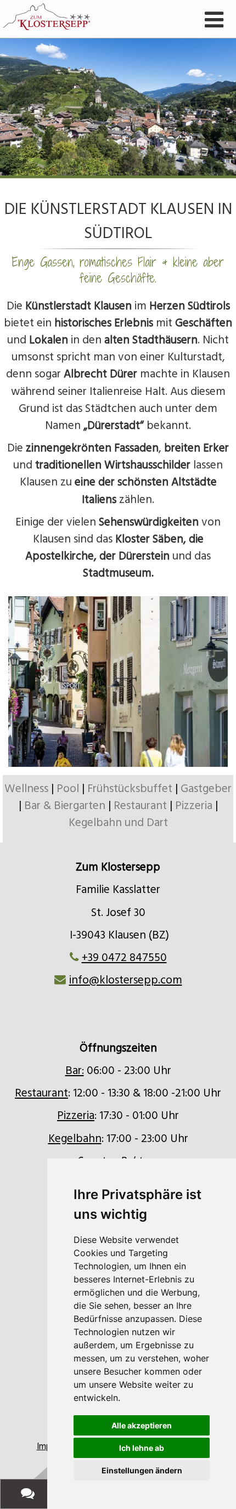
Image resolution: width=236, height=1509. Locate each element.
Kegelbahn (75, 1138)
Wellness (27, 788)
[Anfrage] (29, 1494)
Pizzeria (193, 805)
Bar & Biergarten (64, 805)
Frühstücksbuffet (129, 788)
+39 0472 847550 (124, 957)
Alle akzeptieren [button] (141, 1425)
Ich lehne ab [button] (141, 1448)
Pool (68, 788)
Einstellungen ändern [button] (142, 1470)
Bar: (74, 1070)
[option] (118, 107)
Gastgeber (206, 788)
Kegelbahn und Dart (118, 822)
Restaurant (140, 805)
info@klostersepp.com (125, 980)
